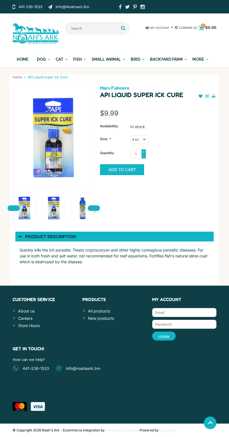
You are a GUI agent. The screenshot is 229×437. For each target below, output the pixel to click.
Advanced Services (121, 430)
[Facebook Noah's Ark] (120, 7)
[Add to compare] (206, 96)
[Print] (213, 96)
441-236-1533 (36, 368)
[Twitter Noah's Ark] (128, 7)
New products (101, 318)
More (198, 59)
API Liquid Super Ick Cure (48, 77)
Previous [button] (14, 208)
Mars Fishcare (115, 88)
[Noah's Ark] (36, 33)
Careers (25, 318)
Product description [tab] (50, 236)
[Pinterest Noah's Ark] (135, 7)
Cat (59, 59)
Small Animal (106, 59)
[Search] (123, 28)
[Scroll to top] (210, 423)
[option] (24, 208)
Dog (41, 59)
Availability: (109, 126)
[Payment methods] (20, 406)
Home (22, 59)
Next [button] (94, 208)
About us (26, 311)
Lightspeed (168, 430)
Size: (105, 139)
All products (99, 311)
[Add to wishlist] (200, 96)
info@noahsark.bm (83, 368)
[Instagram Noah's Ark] (143, 7)
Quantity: (107, 153)
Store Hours (29, 325)
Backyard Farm (166, 59)
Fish (77, 59)
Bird (135, 59)
